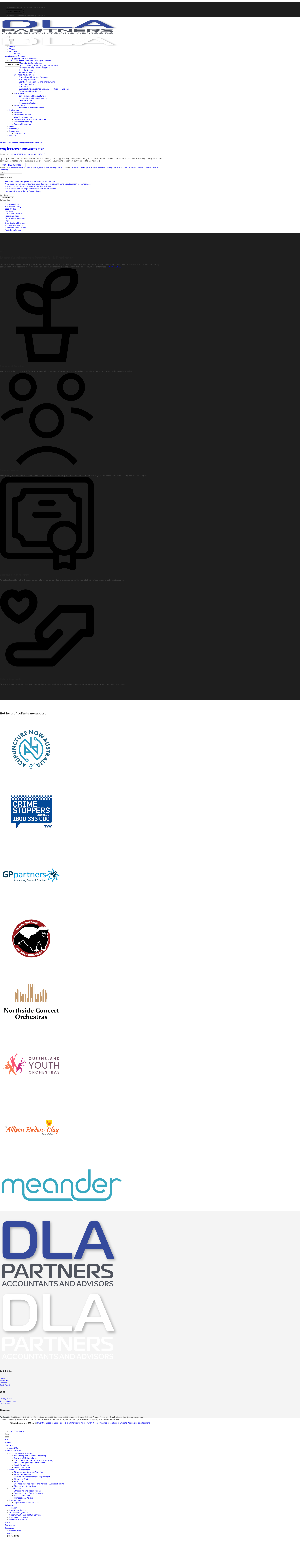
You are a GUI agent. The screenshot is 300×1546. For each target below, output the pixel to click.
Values (12, 49)
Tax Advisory (20, 93)
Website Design (17, 1423)
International (20, 105)
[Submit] (11, 40)
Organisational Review (15, 223)
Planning (4, 170)
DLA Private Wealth (13, 213)
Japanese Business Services (31, 107)
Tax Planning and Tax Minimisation (34, 68)
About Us (18, 54)
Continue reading (12, 165)
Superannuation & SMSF (15, 227)
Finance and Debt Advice (30, 91)
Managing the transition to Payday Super (23, 191)
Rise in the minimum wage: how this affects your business (30, 188)
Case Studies (20, 133)
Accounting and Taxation (25, 58)
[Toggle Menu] (7, 44)
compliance (112, 167)
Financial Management (20, 143)
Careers (12, 136)
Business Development (24, 75)
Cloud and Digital (26, 84)
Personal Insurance (22, 124)
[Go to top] (2, 1427)
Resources (14, 131)
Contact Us (14, 129)
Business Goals (99, 167)
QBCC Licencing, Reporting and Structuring (38, 65)
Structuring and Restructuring (32, 96)
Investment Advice (22, 114)
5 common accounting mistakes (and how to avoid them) (30, 181)
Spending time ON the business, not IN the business (28, 186)
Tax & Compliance (35, 143)
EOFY (140, 167)
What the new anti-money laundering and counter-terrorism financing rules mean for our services (48, 184)
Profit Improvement (27, 79)
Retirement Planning (23, 121)
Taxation (18, 112)
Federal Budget (12, 216)
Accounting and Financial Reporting (35, 61)
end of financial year (128, 167)
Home (12, 46)
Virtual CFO (24, 86)
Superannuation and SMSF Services (30, 119)
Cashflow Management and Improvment (37, 82)
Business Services (17, 56)
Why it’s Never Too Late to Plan (22, 149)
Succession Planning (14, 225)
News (11, 126)
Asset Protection (26, 70)
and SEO (27, 1423)
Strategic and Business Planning (33, 77)
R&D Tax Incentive (27, 100)
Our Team (13, 51)
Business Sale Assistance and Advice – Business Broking (44, 89)
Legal (7, 220)
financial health (151, 167)
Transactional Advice (28, 103)
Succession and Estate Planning (33, 98)
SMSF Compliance (27, 72)
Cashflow (9, 211)
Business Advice (5, 143)
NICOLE (41, 154)
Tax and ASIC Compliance (30, 63)
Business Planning (13, 206)
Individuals (14, 110)
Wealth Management (23, 117)
